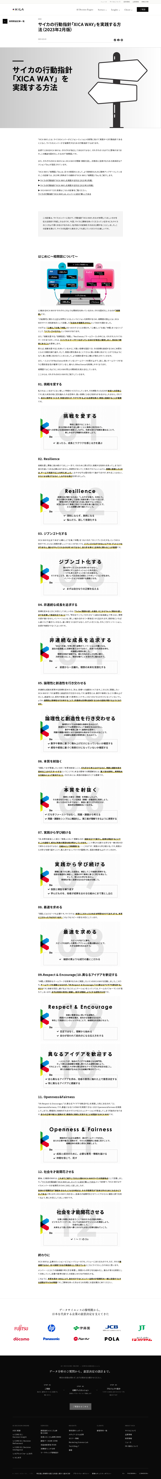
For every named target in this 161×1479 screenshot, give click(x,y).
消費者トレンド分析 (48, 1448)
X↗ (124, 1473)
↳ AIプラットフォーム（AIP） (23, 1453)
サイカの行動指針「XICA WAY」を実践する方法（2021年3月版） (66, 180)
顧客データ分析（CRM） (49, 1441)
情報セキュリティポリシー (101, 1473)
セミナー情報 (74, 1438)
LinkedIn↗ (143, 1473)
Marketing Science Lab (78, 1442)
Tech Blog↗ (74, 1446)
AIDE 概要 (17, 1430)
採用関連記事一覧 (17, 21)
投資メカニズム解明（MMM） (51, 1437)
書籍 (70, 1450)
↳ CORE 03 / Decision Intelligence (22, 1448)
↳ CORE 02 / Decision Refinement (22, 1442)
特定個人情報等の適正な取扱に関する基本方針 (53, 1473)
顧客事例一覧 (102, 1430)
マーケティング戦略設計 (49, 1452)
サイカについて (115, 2)
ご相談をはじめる (80, 1406)
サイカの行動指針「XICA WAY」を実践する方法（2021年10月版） (67, 185)
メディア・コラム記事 (76, 1434)
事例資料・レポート (76, 1430)
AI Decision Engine (84, 10)
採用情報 (127, 2)
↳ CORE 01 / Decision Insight (20, 1435)
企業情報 (136, 2)
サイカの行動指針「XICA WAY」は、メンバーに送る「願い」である (64, 194)
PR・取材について (131, 1446)
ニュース (104, 2)
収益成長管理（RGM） (49, 1445)
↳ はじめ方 (17, 1457)
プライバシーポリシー (81, 1473)
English (145, 2)
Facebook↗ (131, 1473)
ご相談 (142, 9)
